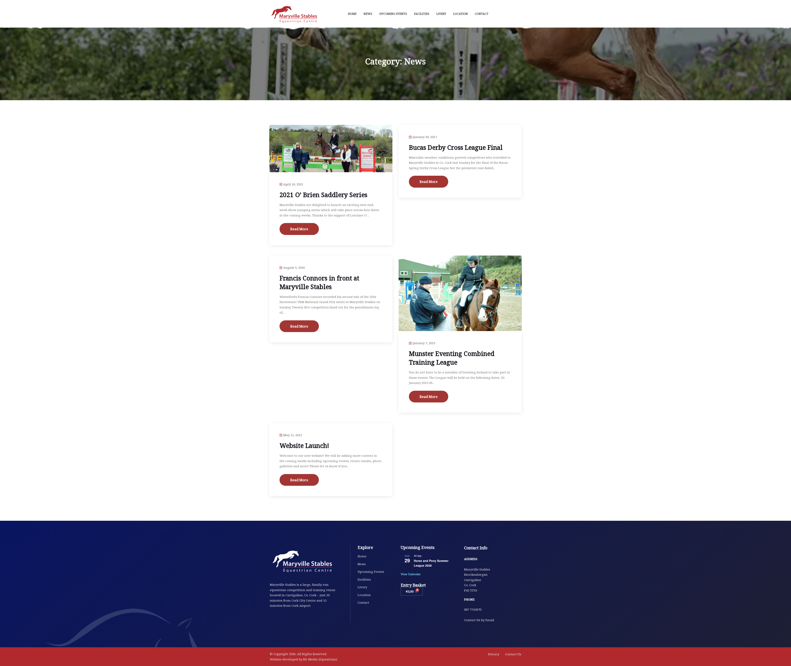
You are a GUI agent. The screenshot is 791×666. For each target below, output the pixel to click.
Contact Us (513, 654)
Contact (481, 14)
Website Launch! (304, 445)
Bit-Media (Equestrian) (320, 659)
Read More (299, 229)
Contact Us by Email (479, 620)
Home (352, 14)
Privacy (493, 654)
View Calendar (411, 574)
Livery (441, 14)
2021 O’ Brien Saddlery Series (323, 195)
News (368, 14)
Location (460, 14)
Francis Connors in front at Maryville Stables (319, 282)
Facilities (421, 14)
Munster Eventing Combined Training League (451, 357)
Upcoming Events (393, 14)
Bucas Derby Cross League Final (456, 147)
